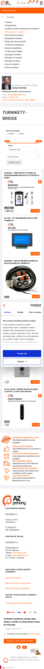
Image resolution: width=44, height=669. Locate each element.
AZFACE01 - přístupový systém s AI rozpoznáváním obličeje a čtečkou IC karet (21, 175)
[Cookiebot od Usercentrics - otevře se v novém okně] (31, 305)
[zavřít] (37, 649)
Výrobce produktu (13, 131)
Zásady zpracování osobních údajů (19, 603)
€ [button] (24, 3)
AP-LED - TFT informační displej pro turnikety (21, 219)
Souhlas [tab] (7, 312)
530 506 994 (13, 97)
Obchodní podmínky (13, 578)
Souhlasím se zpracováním (23, 634)
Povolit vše (22, 354)
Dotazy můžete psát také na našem (18, 100)
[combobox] (23, 149)
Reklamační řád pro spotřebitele (18, 583)
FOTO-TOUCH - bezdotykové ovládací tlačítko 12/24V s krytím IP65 (21, 390)
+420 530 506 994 (19, 553)
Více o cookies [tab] (35, 312)
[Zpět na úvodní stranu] (6, 3)
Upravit (20, 361)
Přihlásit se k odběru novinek (19, 641)
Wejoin (21, 134)
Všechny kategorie (9, 11)
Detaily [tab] (20, 312)
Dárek (10, 146)
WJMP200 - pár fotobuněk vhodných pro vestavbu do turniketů (21, 262)
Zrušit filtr (14, 162)
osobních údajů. (34, 634)
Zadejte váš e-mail (12, 629)
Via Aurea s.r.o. (34, 660)
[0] (28, 3)
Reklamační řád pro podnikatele (18, 588)
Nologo (11, 134)
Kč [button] (22, 3)
